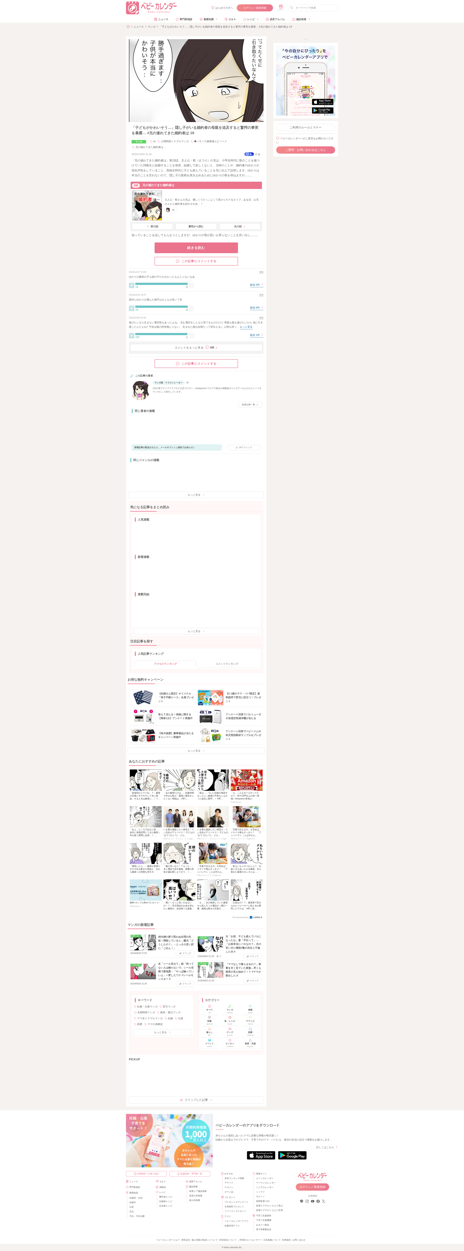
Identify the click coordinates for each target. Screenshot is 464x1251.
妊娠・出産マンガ (147, 1006)
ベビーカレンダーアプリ (236, 1221)
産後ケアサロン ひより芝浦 (269, 1210)
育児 (131, 1211)
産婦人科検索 (195, 1195)
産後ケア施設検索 (198, 1191)
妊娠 (170, 1018)
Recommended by (241, 917)
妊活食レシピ (165, 1206)
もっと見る (194, 494)
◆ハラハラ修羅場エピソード (210, 141)
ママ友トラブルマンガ (150, 1018)
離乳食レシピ (165, 1197)
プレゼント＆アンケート (236, 1202)
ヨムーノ (260, 1196)
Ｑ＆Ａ (232, 19)
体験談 (162, 1187)
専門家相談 (186, 19)
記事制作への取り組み (148, 1173)
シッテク (260, 1192)
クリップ (245, 447)
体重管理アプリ (232, 1226)
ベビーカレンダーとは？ (168, 1240)
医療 (139, 1024)
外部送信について (228, 1240)
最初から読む (196, 226)
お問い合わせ (298, 1240)
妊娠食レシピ (165, 1201)
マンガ (151, 26)
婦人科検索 (194, 1200)
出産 (180, 1018)
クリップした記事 (196, 1099)
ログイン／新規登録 (254, 7)
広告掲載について (272, 1240)
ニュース (163, 19)
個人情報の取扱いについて (205, 1240)
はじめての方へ (224, 7)
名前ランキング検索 (234, 1178)
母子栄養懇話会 (263, 1229)
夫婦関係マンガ (146, 1012)
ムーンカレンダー (265, 1178)
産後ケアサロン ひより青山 (269, 1205)
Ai (154, 141)
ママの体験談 (155, 1024)
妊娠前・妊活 (135, 1198)
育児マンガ (169, 1006)
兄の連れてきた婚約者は (158, 185)
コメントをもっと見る (194, 347)
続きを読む (196, 248)
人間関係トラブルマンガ (175, 141)
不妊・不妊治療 (137, 1216)
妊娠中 (132, 1202)
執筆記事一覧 (248, 404)
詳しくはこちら (325, 1147)
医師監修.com (263, 1201)
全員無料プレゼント (234, 1206)
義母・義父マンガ (170, 1012)
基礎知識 (209, 19)
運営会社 (185, 1240)
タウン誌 (229, 1192)
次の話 (238, 226)
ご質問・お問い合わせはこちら (305, 149)
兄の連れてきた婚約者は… (150, 147)
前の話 (154, 226)
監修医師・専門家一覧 (191, 1173)
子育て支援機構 (263, 1220)
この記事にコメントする (199, 261)
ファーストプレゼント (235, 1211)
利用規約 (286, 1240)
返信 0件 (255, 284)
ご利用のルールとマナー (306, 127)
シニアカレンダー (265, 1187)
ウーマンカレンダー (266, 1183)
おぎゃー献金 (262, 1225)
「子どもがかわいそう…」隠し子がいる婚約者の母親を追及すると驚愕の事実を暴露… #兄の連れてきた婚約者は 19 (225, 26)
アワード (229, 1183)
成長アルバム (277, 19)
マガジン (229, 1187)
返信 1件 (255, 335)
